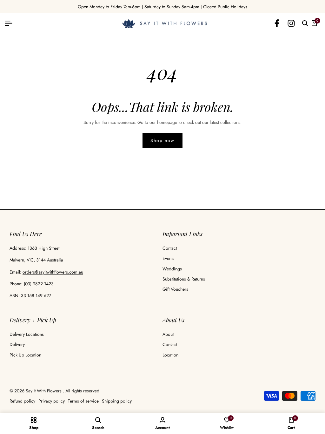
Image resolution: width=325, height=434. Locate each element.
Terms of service (83, 401)
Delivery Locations (27, 334)
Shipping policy (117, 401)
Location (170, 355)
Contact (169, 248)
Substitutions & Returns (183, 279)
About (168, 334)
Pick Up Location (25, 355)
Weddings (172, 269)
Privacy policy (51, 401)
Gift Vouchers (175, 289)
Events (168, 258)
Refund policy (22, 401)
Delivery (17, 344)
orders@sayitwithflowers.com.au (53, 272)
